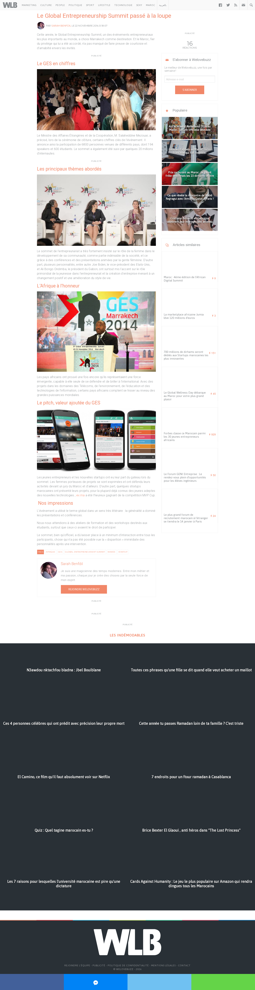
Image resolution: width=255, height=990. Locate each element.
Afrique (50, 552)
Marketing (29, 5)
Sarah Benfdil (61, 25)
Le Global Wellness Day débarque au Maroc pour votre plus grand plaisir (185, 396)
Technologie (123, 5)
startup (123, 552)
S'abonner (190, 89)
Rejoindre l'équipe (77, 965)
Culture (46, 5)
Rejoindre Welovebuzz (83, 589)
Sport (90, 5)
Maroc (150, 5)
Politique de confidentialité (128, 965)
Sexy (139, 5)
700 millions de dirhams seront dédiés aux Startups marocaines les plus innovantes (186, 355)
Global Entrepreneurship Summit (85, 552)
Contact (184, 965)
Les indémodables (127, 635)
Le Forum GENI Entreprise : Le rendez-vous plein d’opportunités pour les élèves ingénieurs (185, 477)
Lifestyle (104, 5)
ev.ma (80, 495)
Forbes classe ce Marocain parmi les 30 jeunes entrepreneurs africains (185, 437)
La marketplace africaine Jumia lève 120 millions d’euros (184, 316)
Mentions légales (163, 965)
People (60, 5)
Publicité (99, 965)
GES (60, 552)
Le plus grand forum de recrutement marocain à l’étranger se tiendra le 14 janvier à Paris (186, 518)
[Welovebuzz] (10, 5)
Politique (75, 5)
